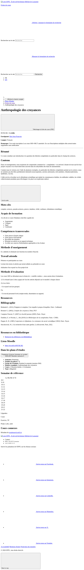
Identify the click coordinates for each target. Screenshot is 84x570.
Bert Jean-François (16, 136)
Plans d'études (9, 101)
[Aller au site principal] (20, 97)
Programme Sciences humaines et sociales (14, 355)
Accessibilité (5, 547)
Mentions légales (14, 547)
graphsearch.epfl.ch (15, 432)
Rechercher (38, 74)
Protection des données (28, 547)
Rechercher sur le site (8, 40)
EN (6, 80)
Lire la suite (5, 200)
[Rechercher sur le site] (16, 72)
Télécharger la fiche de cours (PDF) (43, 129)
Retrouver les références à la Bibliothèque (18, 337)
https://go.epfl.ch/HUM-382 (14, 345)
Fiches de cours (6, 5)
